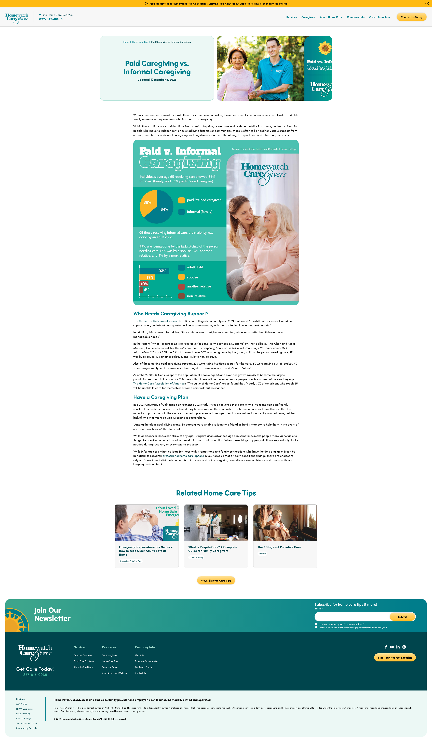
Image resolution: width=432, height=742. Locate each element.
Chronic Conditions (83, 667)
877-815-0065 (51, 19)
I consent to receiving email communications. (341, 624)
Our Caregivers (109, 655)
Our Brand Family (143, 667)
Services (291, 17)
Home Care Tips (140, 41)
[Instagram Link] (404, 647)
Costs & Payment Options (114, 672)
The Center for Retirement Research (157, 321)
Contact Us (140, 672)
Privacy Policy (23, 713)
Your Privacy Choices (26, 723)
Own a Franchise (379, 17)
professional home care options (183, 456)
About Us (139, 655)
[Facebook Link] (386, 647)
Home (126, 41)
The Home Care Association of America (159, 383)
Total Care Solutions (84, 661)
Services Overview (83, 655)
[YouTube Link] (392, 647)
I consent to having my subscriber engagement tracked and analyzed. (352, 627)
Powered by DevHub (26, 728)
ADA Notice (21, 703)
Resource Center (110, 667)
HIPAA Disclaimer (24, 708)
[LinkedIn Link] (398, 647)
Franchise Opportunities (146, 661)
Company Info (355, 17)
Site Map (20, 698)
